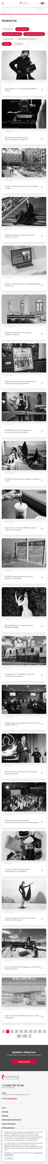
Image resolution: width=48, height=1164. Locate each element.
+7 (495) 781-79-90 (13, 1085)
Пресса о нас (8, 39)
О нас (4, 1108)
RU (42, 3)
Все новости (8, 29)
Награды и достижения (12, 34)
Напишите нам (24, 1062)
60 (25, 1036)
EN (45, 3)
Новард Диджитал (9, 1124)
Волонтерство (22, 29)
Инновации (18, 44)
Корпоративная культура (34, 34)
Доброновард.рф (8, 1128)
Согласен (9, 1158)
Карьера (5, 1116)
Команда (5, 1112)
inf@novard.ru (12, 1098)
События (6, 44)
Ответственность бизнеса (26, 39)
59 (19, 1036)
